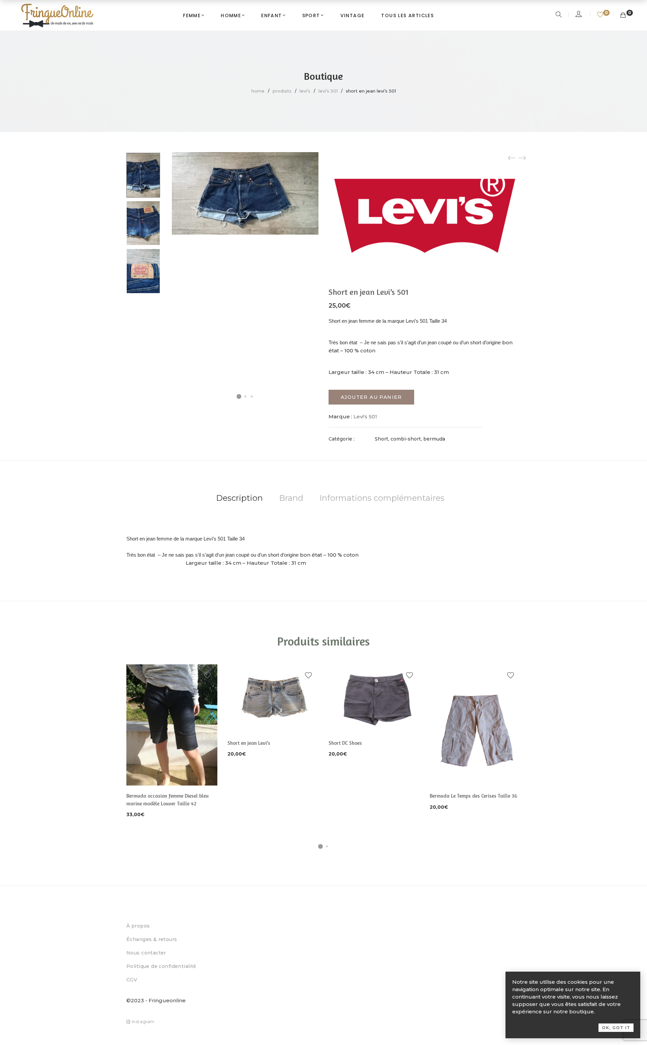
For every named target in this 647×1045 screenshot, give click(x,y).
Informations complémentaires (381, 498)
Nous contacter (146, 953)
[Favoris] (601, 15)
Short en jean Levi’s (248, 743)
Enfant (271, 15)
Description (239, 498)
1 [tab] (320, 846)
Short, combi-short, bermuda (410, 439)
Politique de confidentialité (161, 966)
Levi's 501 (365, 416)
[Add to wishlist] (308, 164)
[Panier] (623, 15)
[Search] (559, 15)
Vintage (352, 15)
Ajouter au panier (371, 397)
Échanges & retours (151, 939)
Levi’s (305, 91)
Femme (192, 15)
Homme (231, 15)
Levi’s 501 (328, 91)
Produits (282, 91)
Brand (291, 498)
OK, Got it (616, 1027)
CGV (131, 980)
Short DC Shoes (345, 743)
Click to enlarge (308, 181)
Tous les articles (407, 15)
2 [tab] (327, 846)
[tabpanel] (171, 741)
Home (258, 91)
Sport (311, 15)
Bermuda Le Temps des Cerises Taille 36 (473, 796)
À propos (138, 926)
